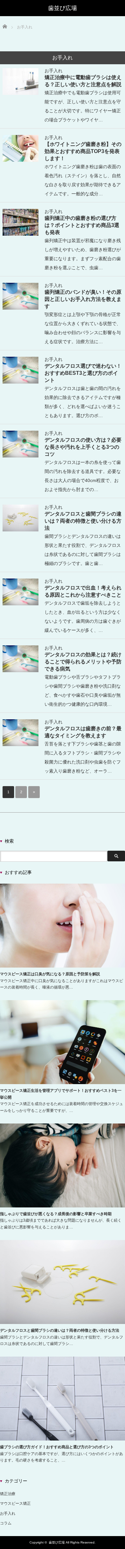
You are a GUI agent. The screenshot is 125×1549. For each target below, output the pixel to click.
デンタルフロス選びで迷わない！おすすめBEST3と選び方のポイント (83, 373)
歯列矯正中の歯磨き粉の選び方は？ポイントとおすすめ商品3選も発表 (82, 225)
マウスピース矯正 (15, 1503)
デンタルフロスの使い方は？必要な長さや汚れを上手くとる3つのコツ (83, 447)
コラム (6, 1523)
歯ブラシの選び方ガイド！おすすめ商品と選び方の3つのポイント (57, 1447)
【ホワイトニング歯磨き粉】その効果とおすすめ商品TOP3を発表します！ (83, 151)
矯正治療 (7, 1494)
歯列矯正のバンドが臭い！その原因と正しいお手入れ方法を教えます (83, 299)
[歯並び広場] (62, 8)
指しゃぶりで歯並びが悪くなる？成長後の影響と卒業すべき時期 (56, 1214)
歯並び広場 (57, 1542)
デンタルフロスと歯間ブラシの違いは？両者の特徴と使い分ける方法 (83, 521)
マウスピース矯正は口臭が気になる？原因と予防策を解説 (50, 974)
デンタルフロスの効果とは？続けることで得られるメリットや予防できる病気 (83, 661)
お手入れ (54, 70)
